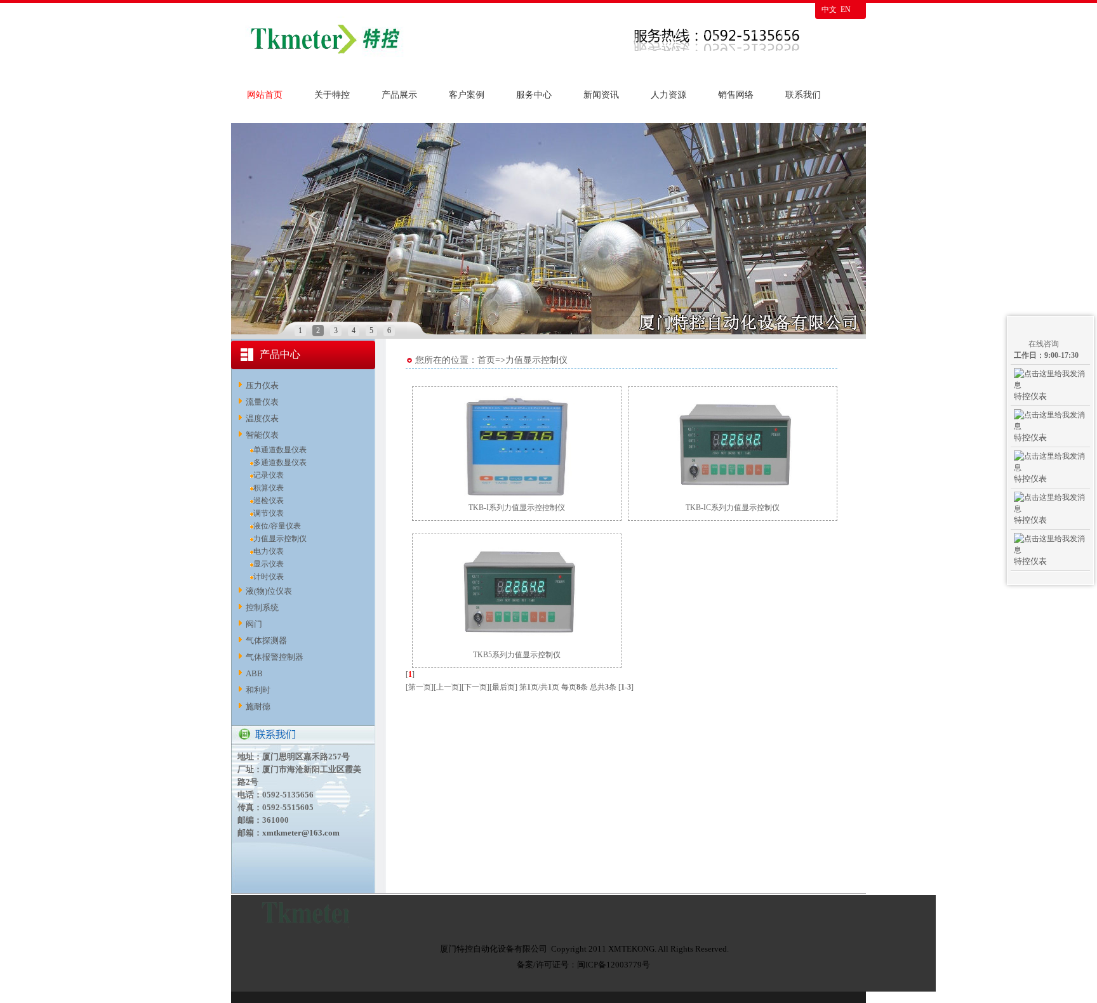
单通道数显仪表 (280, 449)
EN (846, 9)
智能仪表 (262, 435)
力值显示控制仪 (280, 538)
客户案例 (466, 95)
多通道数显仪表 (280, 462)
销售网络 (736, 95)
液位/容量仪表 (277, 525)
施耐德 (258, 706)
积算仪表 (268, 487)
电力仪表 (268, 551)
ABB (254, 673)
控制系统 (262, 607)
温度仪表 (262, 418)
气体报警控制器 (274, 657)
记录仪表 (268, 475)
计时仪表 (268, 576)
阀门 (254, 624)
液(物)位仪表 (269, 591)
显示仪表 (268, 564)
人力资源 (668, 95)
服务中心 (534, 95)
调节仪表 (268, 513)
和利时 (258, 690)
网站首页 (265, 95)
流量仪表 (262, 402)
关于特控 (332, 95)
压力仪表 (262, 385)
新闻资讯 (601, 95)
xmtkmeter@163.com (301, 832)
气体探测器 (266, 640)
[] (410, 674)
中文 (829, 9)
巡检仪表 (268, 500)
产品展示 (399, 95)
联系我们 (803, 95)
